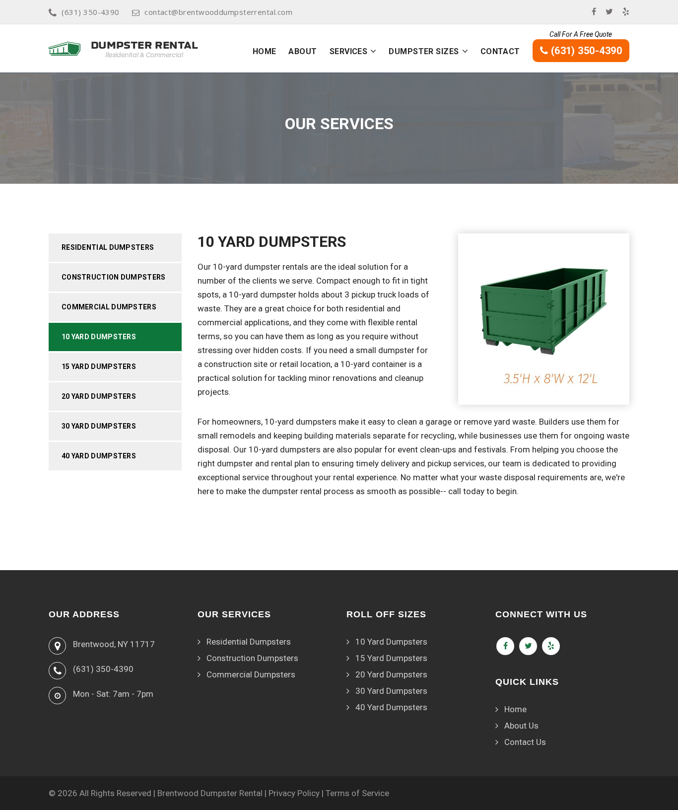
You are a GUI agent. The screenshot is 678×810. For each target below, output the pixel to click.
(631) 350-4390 (90, 12)
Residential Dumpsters (108, 247)
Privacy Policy (294, 793)
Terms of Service (357, 793)
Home (264, 51)
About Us (521, 725)
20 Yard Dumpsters (99, 396)
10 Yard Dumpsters (99, 337)
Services (349, 51)
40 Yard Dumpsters (99, 456)
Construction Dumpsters (114, 277)
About (302, 51)
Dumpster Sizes (424, 51)
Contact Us (525, 741)
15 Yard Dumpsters (99, 366)
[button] (373, 51)
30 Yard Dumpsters (99, 426)
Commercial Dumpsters (109, 307)
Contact (500, 51)
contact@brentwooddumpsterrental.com (218, 12)
